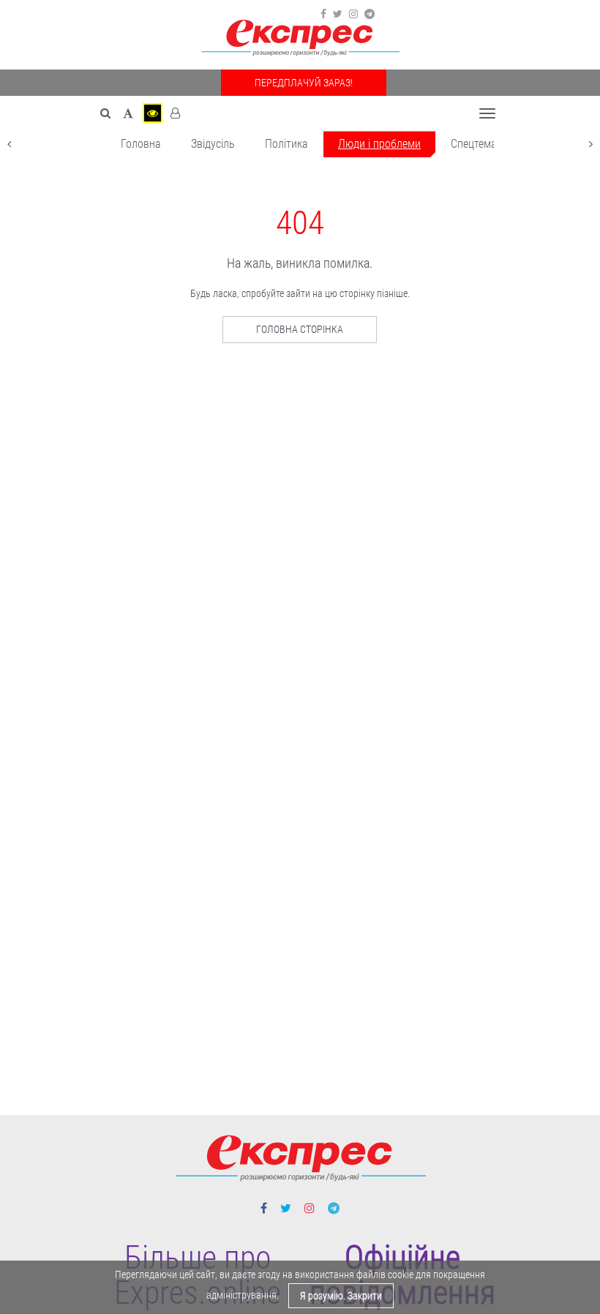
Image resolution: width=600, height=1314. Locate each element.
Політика (286, 144)
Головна (141, 144)
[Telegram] (369, 14)
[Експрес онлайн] (300, 38)
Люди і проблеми (379, 144)
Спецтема (474, 144)
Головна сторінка (299, 329)
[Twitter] (337, 14)
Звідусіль (213, 144)
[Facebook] (323, 14)
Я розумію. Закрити (341, 1296)
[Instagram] (353, 14)
